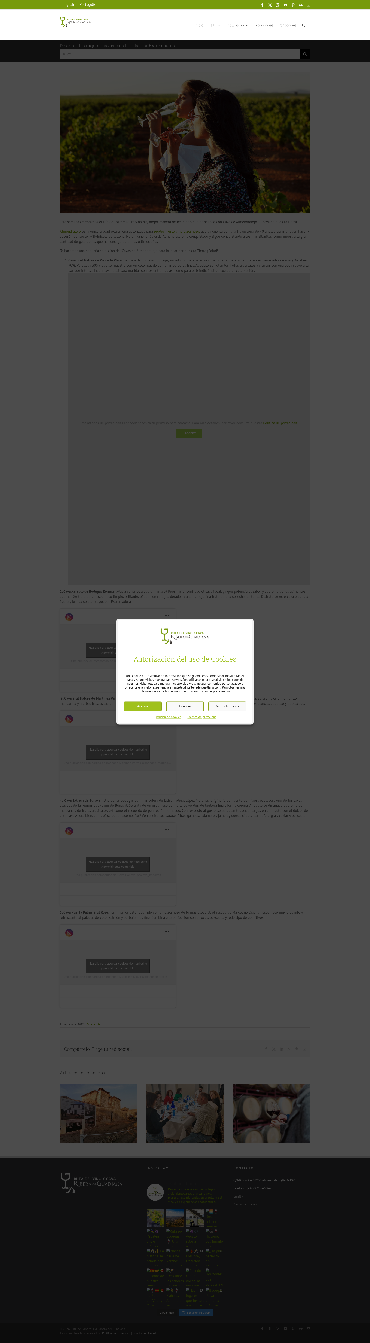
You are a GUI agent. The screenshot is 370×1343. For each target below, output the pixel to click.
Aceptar (142, 706)
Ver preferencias (227, 706)
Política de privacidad (202, 717)
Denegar (185, 706)
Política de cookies (168, 717)
